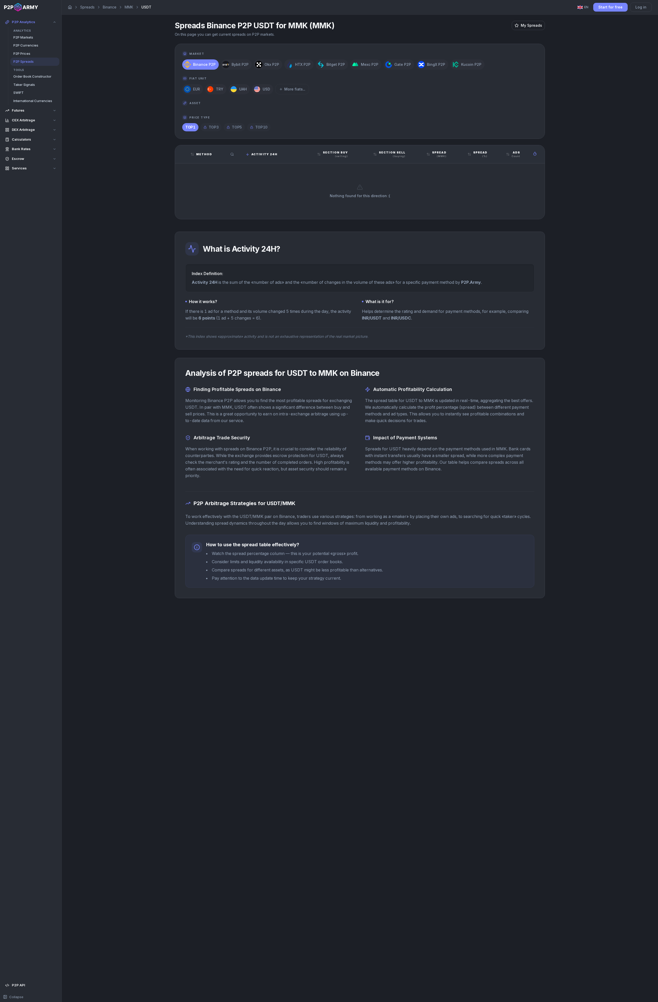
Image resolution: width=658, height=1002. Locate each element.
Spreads (87, 7)
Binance (109, 7)
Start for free (610, 7)
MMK (129, 7)
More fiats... (294, 89)
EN (586, 7)
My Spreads (531, 25)
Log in (640, 7)
